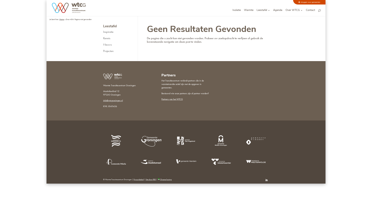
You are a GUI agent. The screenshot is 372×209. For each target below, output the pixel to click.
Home (61, 19)
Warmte (248, 10)
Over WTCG (293, 10)
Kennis (106, 38)
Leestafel (262, 10)
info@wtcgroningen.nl (113, 100)
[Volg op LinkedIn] (266, 180)
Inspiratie (108, 32)
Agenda (277, 10)
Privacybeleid (139, 179)
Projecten (108, 51)
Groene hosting (166, 179)
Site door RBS (151, 179)
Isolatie (237, 10)
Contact (310, 10)
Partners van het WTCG (172, 99)
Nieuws (107, 44)
